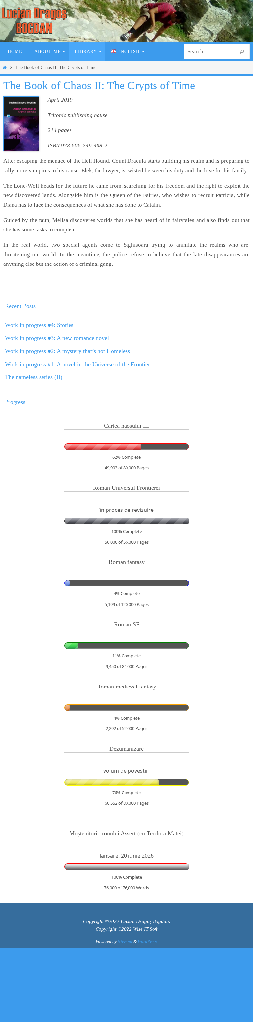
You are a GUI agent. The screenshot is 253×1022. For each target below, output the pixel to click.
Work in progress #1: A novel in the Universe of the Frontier (77, 364)
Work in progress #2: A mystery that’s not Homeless (67, 351)
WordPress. (148, 941)
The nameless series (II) (33, 377)
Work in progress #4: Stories (39, 325)
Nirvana (125, 941)
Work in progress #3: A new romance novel (57, 338)
